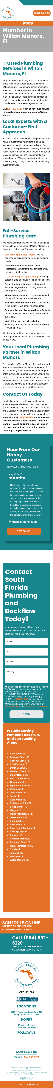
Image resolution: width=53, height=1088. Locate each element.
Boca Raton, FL (18, 754)
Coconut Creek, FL (19, 761)
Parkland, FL (16, 835)
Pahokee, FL (16, 821)
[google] (23, 1040)
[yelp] (29, 1040)
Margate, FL (16, 810)
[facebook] (18, 1040)
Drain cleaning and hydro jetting (21, 276)
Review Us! (24, 531)
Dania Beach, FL (18, 768)
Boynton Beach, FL (20, 757)
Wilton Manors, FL (19, 860)
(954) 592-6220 (14, 109)
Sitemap (10, 1072)
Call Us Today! (27, 1084)
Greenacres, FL (18, 782)
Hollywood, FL (17, 789)
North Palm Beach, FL (21, 814)
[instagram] (34, 1040)
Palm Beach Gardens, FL (23, 828)
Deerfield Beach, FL (20, 771)
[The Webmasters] (26, 1068)
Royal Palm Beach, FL (21, 846)
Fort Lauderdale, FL (20, 778)
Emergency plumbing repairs (20, 255)
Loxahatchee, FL (18, 807)
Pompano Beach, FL (20, 842)
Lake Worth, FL (18, 800)
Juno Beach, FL (18, 793)
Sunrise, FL (16, 849)
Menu (28, 23)
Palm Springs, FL (19, 831)
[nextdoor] (26, 1044)
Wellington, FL (17, 856)
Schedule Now (42, 13)
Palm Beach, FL (18, 824)
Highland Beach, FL (20, 785)
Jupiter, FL (15, 796)
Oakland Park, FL (19, 817)
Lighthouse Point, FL (21, 803)
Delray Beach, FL (19, 775)
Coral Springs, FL (19, 764)
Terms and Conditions (35, 706)
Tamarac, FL (16, 853)
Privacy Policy (12, 706)
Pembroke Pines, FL (20, 839)
